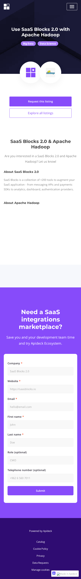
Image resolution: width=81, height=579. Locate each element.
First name (14, 416)
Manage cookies (40, 569)
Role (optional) (17, 452)
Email (11, 399)
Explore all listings (40, 113)
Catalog (40, 541)
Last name (14, 434)
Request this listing (40, 101)
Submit (40, 490)
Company (14, 363)
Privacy (41, 555)
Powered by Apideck (40, 531)
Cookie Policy (40, 548)
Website (13, 381)
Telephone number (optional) (27, 470)
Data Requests (40, 562)
